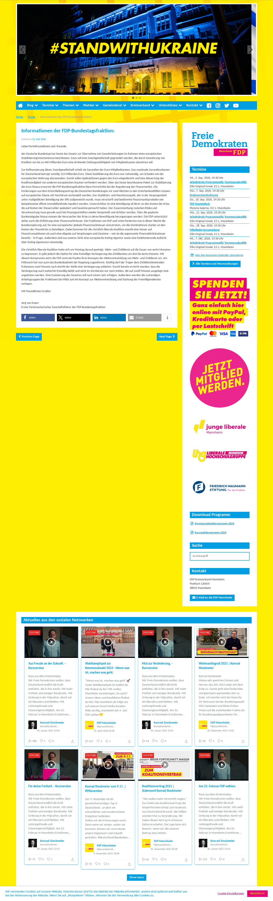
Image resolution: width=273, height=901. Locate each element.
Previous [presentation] (22, 49)
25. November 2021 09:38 (164, 849)
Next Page (165, 336)
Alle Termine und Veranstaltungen (217, 263)
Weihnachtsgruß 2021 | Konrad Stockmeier (219, 666)
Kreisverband (140, 105)
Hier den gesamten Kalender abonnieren (219, 255)
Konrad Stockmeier (52, 722)
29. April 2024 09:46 (104, 731)
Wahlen (88, 105)
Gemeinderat (112, 105)
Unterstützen (168, 105)
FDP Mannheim (106, 723)
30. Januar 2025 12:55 (162, 730)
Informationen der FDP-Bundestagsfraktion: (68, 131)
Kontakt (192, 105)
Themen (68, 105)
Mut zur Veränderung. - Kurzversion (157, 666)
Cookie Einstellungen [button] (231, 893)
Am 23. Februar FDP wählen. (217, 786)
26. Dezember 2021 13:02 (220, 730)
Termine (48, 105)
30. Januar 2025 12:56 (48, 730)
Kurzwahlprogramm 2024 (210, 532)
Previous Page (30, 336)
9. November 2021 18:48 (106, 853)
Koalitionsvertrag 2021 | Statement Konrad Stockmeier (162, 789)
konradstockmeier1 (49, 726)
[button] (133, 98)
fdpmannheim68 (105, 726)
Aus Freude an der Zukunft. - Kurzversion (47, 666)
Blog (30, 105)
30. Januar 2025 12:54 (218, 849)
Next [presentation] (251, 49)
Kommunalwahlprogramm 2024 (214, 523)
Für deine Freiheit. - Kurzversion (49, 786)
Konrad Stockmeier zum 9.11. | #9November (105, 789)
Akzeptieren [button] (257, 893)
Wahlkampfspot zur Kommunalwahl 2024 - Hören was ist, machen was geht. (107, 668)
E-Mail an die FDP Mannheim (214, 597)
